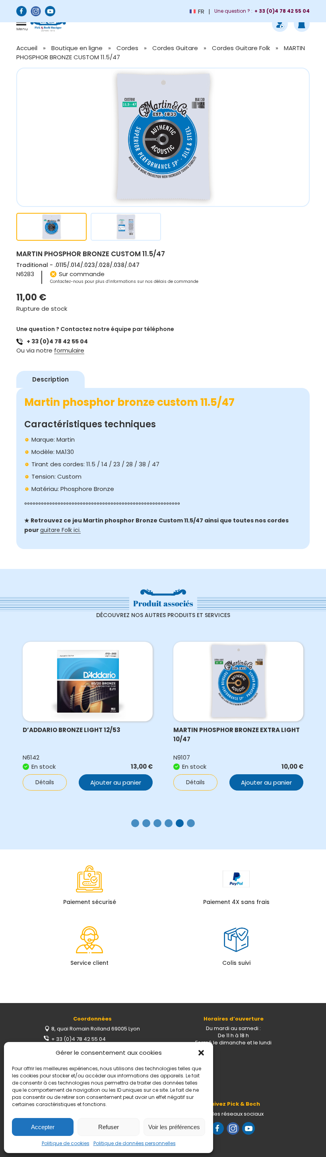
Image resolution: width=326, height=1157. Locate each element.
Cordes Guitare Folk (241, 48)
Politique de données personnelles (134, 1143)
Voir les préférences (174, 1127)
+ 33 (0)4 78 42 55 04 (57, 341)
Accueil (26, 48)
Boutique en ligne (77, 48)
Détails (44, 782)
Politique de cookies (65, 1143)
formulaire (69, 350)
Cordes (127, 48)
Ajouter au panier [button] (115, 782)
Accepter (42, 1127)
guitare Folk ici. (60, 530)
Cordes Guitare (175, 48)
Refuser (108, 1127)
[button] (201, 1053)
